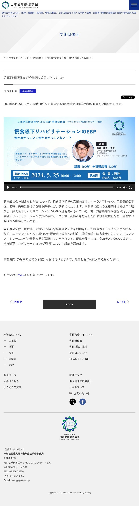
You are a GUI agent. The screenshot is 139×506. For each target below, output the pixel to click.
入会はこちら (11, 381)
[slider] (66, 187)
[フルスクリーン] (130, 187)
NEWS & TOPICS (79, 358)
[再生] (8, 187)
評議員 (12, 358)
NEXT (121, 302)
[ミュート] (125, 187)
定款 (11, 364)
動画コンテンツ (78, 352)
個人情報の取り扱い (81, 381)
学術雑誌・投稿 (78, 346)
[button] (69, 154)
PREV (18, 302)
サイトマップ (77, 387)
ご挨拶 (12, 340)
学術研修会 (76, 340)
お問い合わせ (81, 393)
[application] (69, 154)
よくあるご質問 (12, 387)
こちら (19, 274)
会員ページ (10, 375)
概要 (11, 346)
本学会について (12, 334)
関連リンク (76, 375)
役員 (11, 352)
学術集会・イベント (81, 334)
